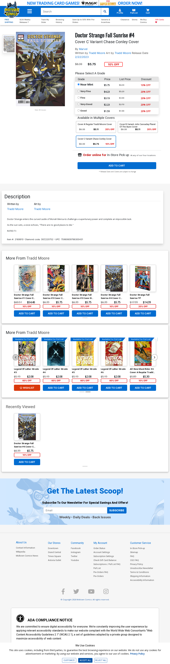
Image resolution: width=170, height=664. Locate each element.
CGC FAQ (134, 560)
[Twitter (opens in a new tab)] (76, 593)
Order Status (99, 548)
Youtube (75, 560)
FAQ (132, 556)
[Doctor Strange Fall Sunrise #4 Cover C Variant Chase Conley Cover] (114, 278)
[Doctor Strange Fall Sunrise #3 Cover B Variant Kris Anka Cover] (85, 278)
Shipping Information (140, 576)
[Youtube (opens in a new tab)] (91, 593)
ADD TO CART (117, 165)
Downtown (53, 548)
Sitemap (134, 552)
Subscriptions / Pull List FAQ (106, 564)
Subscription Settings (103, 556)
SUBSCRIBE (116, 510)
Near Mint (86, 84)
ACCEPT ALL (85, 660)
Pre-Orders (98, 576)
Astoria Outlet (54, 560)
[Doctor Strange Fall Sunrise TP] (143, 278)
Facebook (76, 548)
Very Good (86, 104)
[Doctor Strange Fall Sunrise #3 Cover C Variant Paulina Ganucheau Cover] (56, 278)
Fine (82, 97)
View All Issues (40, 110)
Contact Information (25, 548)
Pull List (97, 568)
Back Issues (101, 517)
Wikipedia (20, 551)
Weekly (65, 517)
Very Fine (85, 91)
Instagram (76, 552)
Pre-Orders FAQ (100, 572)
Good (83, 110)
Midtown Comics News (27, 555)
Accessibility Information (142, 580)
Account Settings (101, 552)
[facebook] (63, 593)
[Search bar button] (105, 11)
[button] (30, 11)
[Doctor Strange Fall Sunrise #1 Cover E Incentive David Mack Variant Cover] (27, 278)
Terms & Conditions (139, 572)
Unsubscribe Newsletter (141, 568)
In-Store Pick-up (137, 548)
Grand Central (54, 552)
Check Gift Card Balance (104, 560)
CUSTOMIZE (69, 660)
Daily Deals (81, 517)
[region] (16, 357)
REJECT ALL (100, 660)
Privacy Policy (136, 564)
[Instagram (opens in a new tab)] (106, 593)
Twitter (74, 556)
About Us (21, 542)
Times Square (54, 556)
